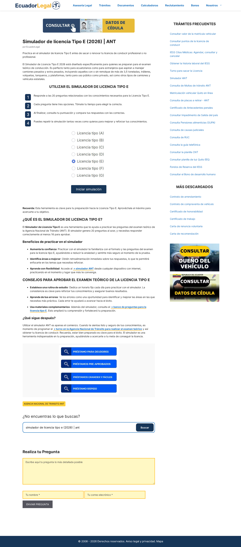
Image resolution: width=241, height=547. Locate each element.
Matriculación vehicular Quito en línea (191, 92)
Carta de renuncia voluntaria (186, 226)
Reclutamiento (174, 5)
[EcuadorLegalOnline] (37, 5)
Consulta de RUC (179, 137)
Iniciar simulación (89, 189)
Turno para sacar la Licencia (186, 70)
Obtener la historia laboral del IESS (190, 63)
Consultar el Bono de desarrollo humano (193, 174)
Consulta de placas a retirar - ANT (189, 100)
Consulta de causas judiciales (187, 129)
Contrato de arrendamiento (185, 196)
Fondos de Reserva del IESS (186, 166)
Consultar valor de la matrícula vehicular (193, 33)
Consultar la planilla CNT (184, 152)
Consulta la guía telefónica (185, 144)
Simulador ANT (178, 78)
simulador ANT (85, 268)
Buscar (145, 427)
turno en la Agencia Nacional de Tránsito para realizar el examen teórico (99, 328)
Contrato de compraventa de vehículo (192, 204)
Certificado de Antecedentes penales (191, 107)
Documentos (126, 5)
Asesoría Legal (82, 5)
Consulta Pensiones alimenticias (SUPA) (192, 122)
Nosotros (212, 5)
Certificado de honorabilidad (186, 211)
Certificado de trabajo (182, 218)
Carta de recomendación (184, 233)
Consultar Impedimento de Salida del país (194, 115)
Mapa (159, 541)
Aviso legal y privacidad (140, 541)
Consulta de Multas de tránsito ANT (190, 85)
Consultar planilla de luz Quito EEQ (190, 159)
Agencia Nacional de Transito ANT (44, 403)
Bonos (195, 5)
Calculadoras (149, 5)
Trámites (104, 5)
